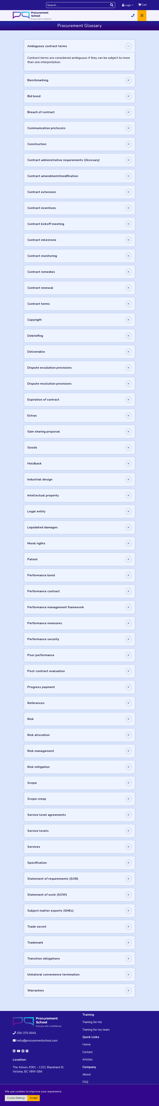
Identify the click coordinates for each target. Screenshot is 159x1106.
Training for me (92, 1022)
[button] (132, 15)
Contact (87, 1052)
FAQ (85, 1082)
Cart (144, 5)
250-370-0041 (26, 1033)
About (86, 1074)
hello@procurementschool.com (37, 1041)
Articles (87, 1059)
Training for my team (96, 1030)
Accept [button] (33, 1098)
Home (86, 1044)
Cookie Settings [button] (16, 1098)
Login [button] (128, 5)
